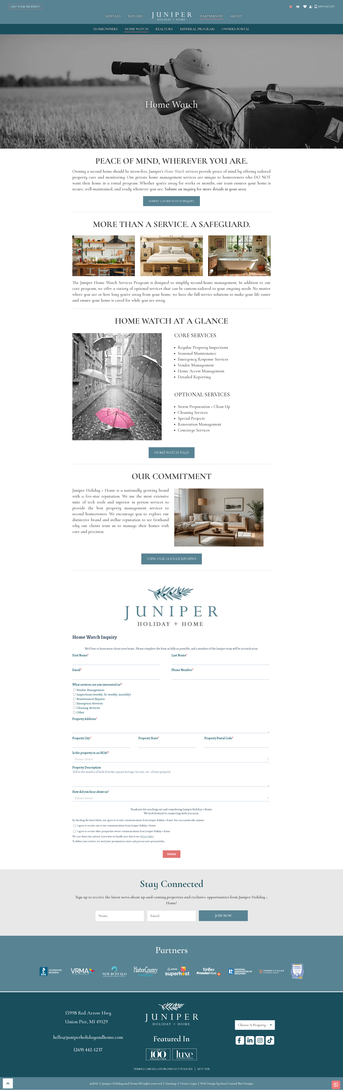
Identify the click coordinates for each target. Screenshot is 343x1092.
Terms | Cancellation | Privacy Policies (163, 1069)
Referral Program (197, 29)
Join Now (223, 916)
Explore (135, 16)
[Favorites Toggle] (305, 6)
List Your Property (25, 6)
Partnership (211, 16)
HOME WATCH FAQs (171, 452)
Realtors (164, 29)
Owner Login (188, 1083)
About (236, 16)
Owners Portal (236, 29)
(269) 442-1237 (88, 1050)
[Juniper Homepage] (291, 6)
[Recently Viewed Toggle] (298, 6)
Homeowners (105, 29)
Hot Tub (203, 1069)
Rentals (113, 16)
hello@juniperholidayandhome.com (88, 1037)
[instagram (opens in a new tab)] (260, 1040)
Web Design (208, 1083)
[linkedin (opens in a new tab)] (250, 1040)
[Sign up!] (310, 6)
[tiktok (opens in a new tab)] (270, 1040)
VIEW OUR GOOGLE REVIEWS (171, 559)
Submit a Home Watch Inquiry (171, 201)
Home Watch (136, 29)
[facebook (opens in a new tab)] (240, 1040)
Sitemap (171, 1083)
